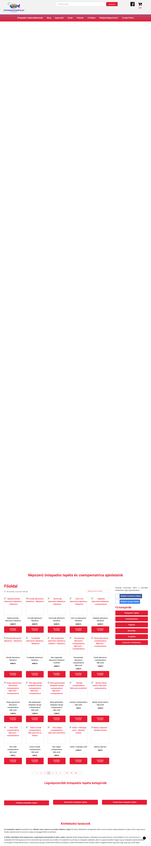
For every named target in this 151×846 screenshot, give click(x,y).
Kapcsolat (59, 18)
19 (71, 773)
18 (67, 773)
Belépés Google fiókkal (130, 602)
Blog (49, 18)
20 (76, 773)
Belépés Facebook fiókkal (131, 596)
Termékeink (14, 94)
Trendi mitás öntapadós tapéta (124, 802)
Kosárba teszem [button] (13, 629)
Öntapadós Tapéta (132, 613)
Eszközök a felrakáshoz (131, 643)
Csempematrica (131, 619)
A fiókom (92, 18)
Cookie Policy (128, 18)
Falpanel (131, 625)
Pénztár (80, 18)
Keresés (112, 4)
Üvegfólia (131, 637)
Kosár (70, 18)
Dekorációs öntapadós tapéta (75, 802)
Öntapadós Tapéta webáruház (30, 18)
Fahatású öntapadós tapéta (26, 803)
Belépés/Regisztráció (109, 18)
